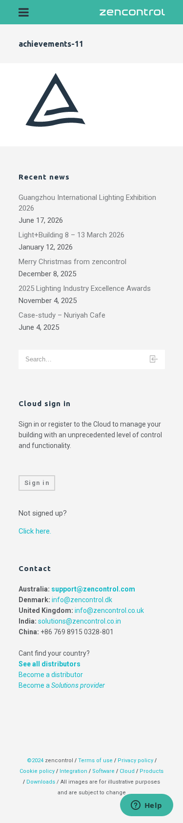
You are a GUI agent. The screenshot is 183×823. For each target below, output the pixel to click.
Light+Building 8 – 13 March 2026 (71, 235)
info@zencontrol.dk (82, 600)
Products (151, 771)
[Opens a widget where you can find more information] (146, 806)
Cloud (128, 771)
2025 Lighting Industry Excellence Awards (85, 288)
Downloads (40, 782)
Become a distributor (51, 675)
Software (103, 771)
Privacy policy (135, 760)
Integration (73, 771)
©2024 (35, 760)
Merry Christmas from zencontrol (72, 261)
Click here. (35, 531)
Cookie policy (37, 771)
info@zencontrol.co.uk (109, 610)
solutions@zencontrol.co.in (79, 621)
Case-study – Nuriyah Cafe (62, 315)
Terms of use (95, 760)
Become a (62, 685)
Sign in (37, 482)
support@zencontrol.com (93, 589)
